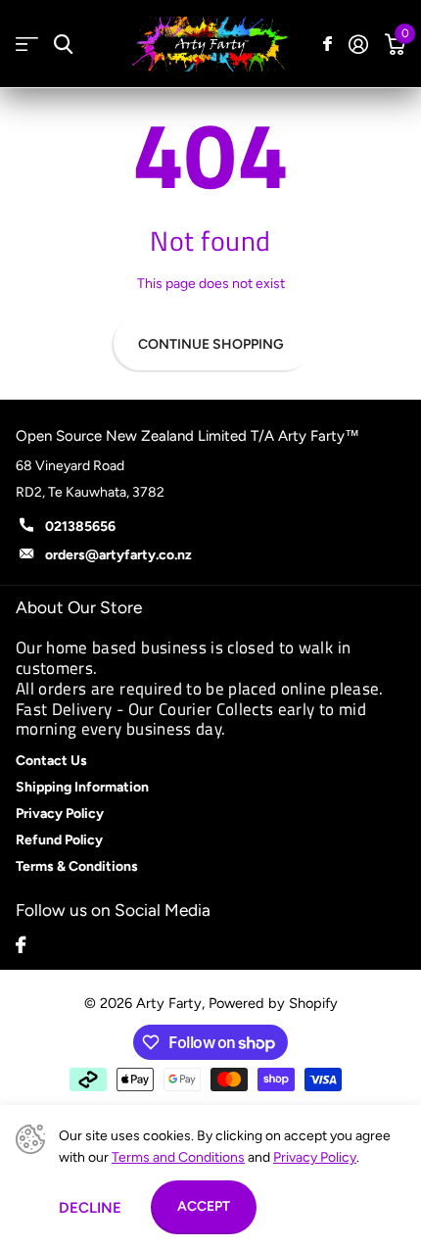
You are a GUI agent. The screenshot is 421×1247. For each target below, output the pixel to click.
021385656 (80, 526)
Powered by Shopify (273, 1003)
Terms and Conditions (178, 1157)
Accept (203, 1206)
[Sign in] (358, 44)
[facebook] (20, 944)
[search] (63, 45)
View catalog (27, 44)
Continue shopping (211, 344)
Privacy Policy (314, 1157)
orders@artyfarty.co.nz (118, 555)
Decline (90, 1208)
